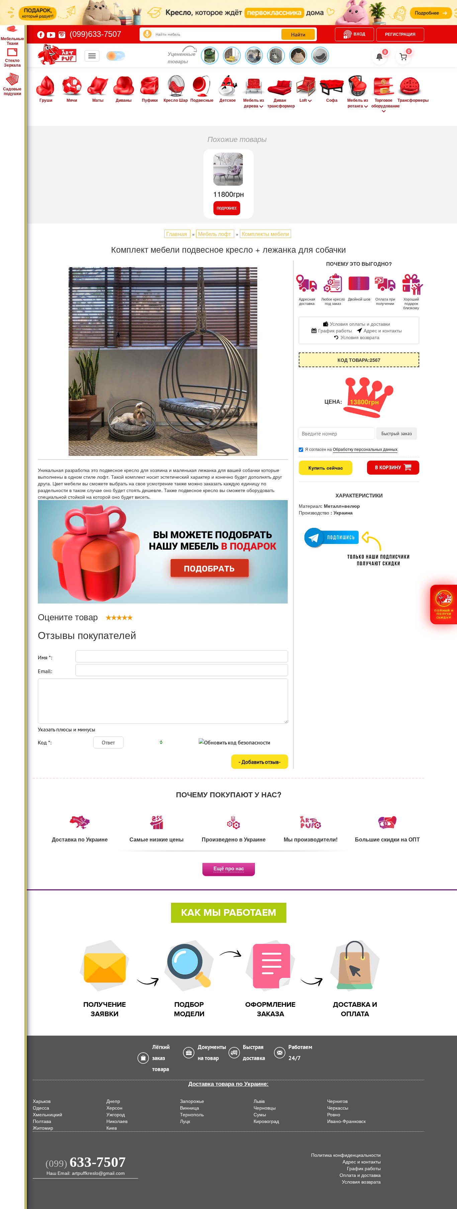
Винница (189, 1108)
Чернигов (337, 1101)
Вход (359, 34)
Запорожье (192, 1101)
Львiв (259, 1101)
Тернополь (192, 1114)
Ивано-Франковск (346, 1121)
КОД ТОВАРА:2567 (359, 359)
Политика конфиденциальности (346, 1155)
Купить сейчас (325, 467)
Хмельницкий (47, 1114)
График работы (364, 1168)
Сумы (260, 1114)
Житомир (43, 1128)
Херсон (114, 1108)
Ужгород (115, 1114)
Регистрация (400, 34)
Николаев (116, 1121)
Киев (111, 1128)
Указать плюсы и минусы (66, 729)
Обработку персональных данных (365, 449)
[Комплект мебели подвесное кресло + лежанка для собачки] (163, 361)
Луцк (185, 1121)
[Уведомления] (379, 57)
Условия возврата (361, 1182)
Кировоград (266, 1121)
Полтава (42, 1121)
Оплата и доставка (360, 1175)
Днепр (113, 1101)
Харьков (42, 1101)
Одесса (41, 1108)
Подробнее (227, 208)
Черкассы (337, 1108)
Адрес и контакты (362, 1161)
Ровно (333, 1114)
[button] (443, 604)
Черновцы (265, 1108)
